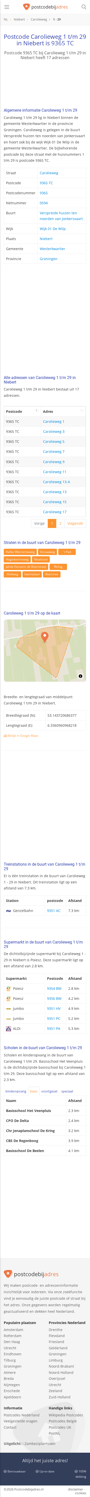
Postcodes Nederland (22, 1415)
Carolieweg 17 (54, 511)
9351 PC (53, 1018)
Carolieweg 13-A (56, 481)
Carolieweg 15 (54, 501)
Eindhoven (13, 1354)
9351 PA (53, 1028)
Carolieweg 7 (53, 451)
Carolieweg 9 (53, 461)
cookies (80, 1493)
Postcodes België (63, 1421)
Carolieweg (49, 172)
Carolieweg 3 (53, 431)
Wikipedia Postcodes (66, 1415)
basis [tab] (34, 1091)
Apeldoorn (12, 1397)
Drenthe (55, 1329)
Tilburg (10, 1360)
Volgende (75, 523)
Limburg (56, 1360)
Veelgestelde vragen (21, 1421)
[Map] (45, 651)
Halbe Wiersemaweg (20, 552)
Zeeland (55, 1390)
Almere (10, 1372)
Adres (48, 411)
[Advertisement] (45, 321)
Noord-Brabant (61, 1366)
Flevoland (57, 1335)
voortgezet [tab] (49, 1091)
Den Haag (12, 1341)
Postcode (14, 411)
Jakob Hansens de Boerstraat (26, 567)
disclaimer (75, 1489)
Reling (58, 567)
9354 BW (54, 988)
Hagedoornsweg (17, 559)
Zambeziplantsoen (40, 1443)
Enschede (12, 1390)
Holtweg (12, 574)
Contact (10, 1427)
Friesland (56, 1341)
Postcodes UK (60, 1427)
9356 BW (54, 998)
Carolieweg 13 (54, 491)
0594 (44, 203)
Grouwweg (47, 552)
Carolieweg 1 (53, 421)
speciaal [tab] (67, 1091)
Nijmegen (12, 1384)
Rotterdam (13, 1335)
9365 (44, 193)
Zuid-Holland (59, 1397)
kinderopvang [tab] (16, 1091)
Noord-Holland (61, 1372)
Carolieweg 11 (54, 471)
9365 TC (62, 43)
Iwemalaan (32, 574)
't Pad (67, 552)
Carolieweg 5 (53, 441)
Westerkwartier (52, 248)
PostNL (54, 1433)
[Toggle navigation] (7, 7)
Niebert (46, 238)
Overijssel (57, 1378)
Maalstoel (41, 559)
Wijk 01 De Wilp (53, 228)
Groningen (49, 258)
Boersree (51, 574)
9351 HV (53, 1008)
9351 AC (53, 910)
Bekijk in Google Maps (22, 735)
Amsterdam (13, 1329)
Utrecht (10, 1348)
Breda (9, 1378)
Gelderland (58, 1348)
